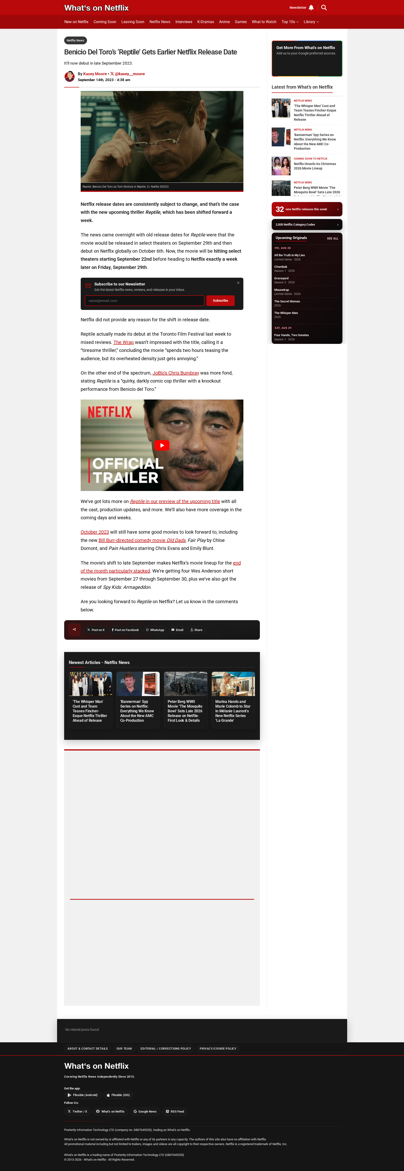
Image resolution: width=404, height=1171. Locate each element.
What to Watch (264, 22)
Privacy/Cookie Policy (218, 1048)
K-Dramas (205, 22)
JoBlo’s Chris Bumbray (176, 373)
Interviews (183, 22)
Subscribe (220, 301)
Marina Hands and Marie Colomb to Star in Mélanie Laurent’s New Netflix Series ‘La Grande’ (232, 711)
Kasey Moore (95, 73)
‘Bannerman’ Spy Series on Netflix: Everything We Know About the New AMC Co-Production (137, 711)
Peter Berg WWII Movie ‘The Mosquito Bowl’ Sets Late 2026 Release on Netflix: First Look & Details (185, 711)
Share (198, 630)
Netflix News (160, 22)
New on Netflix (76, 22)
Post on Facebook (127, 630)
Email (179, 630)
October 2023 (95, 532)
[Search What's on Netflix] (324, 7)
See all (332, 238)
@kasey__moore (129, 73)
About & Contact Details (87, 1048)
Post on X (98, 630)
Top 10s (288, 22)
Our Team (124, 1048)
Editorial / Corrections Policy (166, 1048)
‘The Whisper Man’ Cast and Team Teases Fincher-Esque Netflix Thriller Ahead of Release (90, 711)
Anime (224, 22)
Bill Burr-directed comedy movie (142, 540)
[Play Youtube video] (162, 445)
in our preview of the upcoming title (175, 501)
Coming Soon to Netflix (310, 158)
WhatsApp (157, 630)
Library (309, 22)
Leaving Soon (132, 22)
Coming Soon (105, 22)
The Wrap (123, 342)
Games (241, 22)
